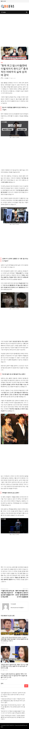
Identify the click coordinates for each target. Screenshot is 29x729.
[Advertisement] (14, 31)
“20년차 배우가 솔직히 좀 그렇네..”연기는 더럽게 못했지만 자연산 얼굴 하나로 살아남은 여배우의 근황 (14, 666)
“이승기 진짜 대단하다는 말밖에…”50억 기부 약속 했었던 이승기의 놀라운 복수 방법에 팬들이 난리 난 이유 (14, 675)
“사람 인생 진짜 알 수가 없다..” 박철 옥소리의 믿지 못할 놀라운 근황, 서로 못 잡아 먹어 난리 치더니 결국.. (13, 700)
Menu (4, 12)
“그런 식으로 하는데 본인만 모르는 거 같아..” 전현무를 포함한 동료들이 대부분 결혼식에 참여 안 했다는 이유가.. (14, 639)
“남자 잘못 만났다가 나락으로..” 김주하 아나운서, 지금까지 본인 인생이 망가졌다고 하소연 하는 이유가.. (13, 694)
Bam (2, 727)
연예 (2, 62)
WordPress (22, 725)
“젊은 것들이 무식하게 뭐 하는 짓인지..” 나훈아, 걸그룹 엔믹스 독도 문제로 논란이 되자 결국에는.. (13, 706)
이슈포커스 (11, 725)
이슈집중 (6, 78)
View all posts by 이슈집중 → (17, 607)
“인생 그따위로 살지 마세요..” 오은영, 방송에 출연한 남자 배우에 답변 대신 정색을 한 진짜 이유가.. (13, 717)
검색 (2, 683)
